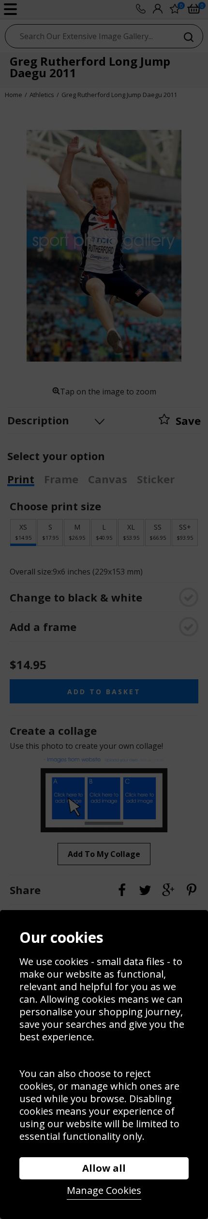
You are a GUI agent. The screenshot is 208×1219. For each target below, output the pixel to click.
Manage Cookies (104, 1190)
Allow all (104, 1168)
